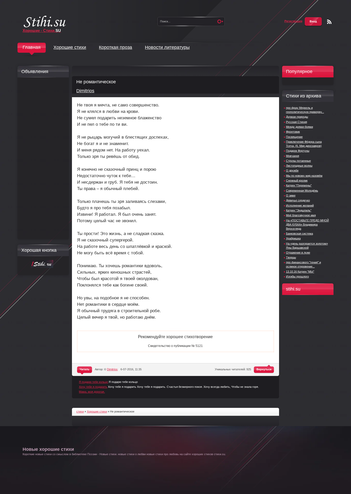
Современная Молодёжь (302, 190)
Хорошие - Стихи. (42, 30)
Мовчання (292, 155)
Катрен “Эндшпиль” (298, 210)
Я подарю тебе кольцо (93, 381)
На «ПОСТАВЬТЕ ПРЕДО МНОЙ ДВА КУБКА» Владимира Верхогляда (307, 224)
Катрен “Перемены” (299, 185)
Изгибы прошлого (297, 276)
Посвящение (294, 136)
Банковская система (299, 233)
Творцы (291, 257)
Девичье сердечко (298, 200)
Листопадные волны (299, 165)
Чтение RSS (329, 21)
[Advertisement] (41, 158)
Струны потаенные (298, 160)
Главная (32, 47)
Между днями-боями (299, 126)
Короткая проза (115, 47)
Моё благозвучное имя (301, 215)
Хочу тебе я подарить (93, 386)
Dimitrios (85, 90)
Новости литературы (167, 47)
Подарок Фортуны (297, 150)
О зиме (290, 195)
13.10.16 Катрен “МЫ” (300, 271)
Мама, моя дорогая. (92, 391)
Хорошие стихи (69, 47)
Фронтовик (293, 131)
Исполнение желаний (300, 205)
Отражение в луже (298, 252)
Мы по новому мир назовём (304, 175)
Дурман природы (297, 116)
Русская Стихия (296, 121)
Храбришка (293, 238)
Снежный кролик (297, 180)
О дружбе (292, 170)
